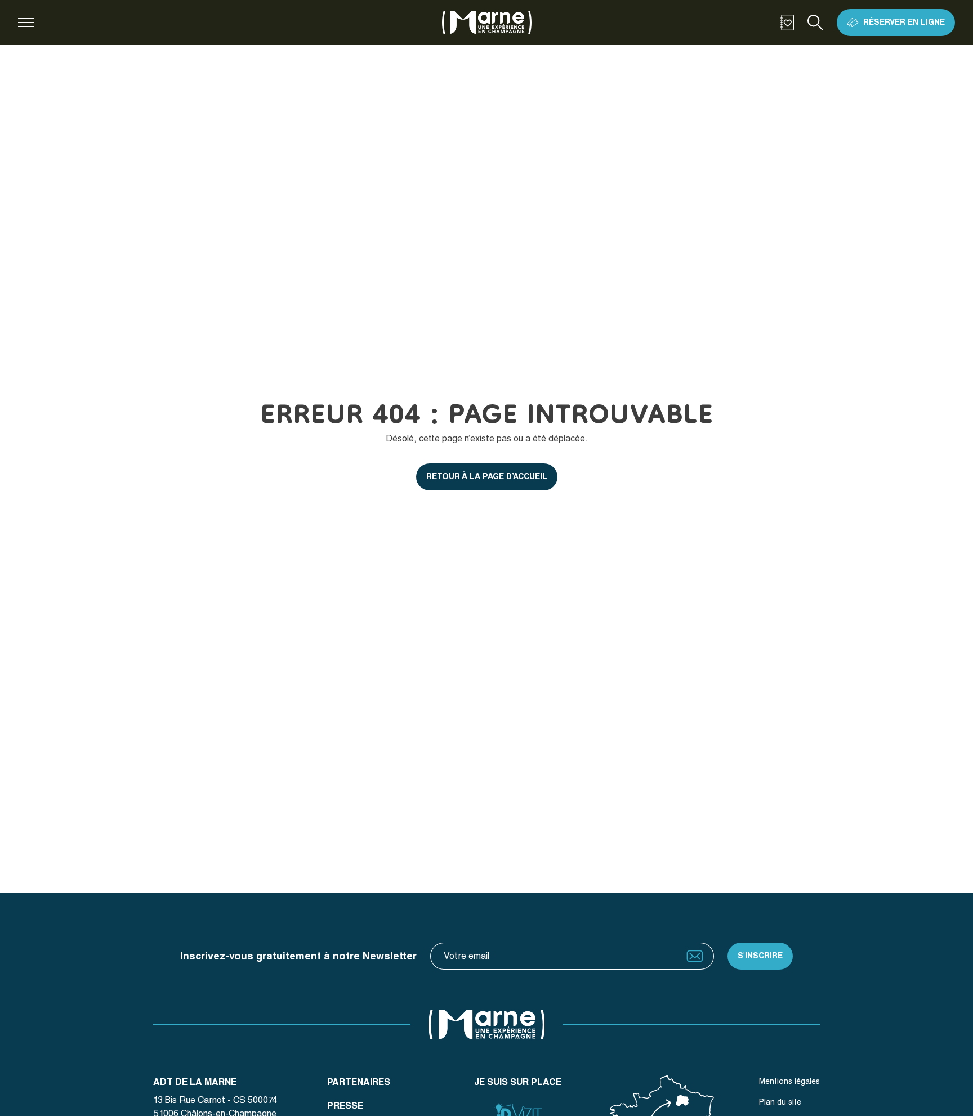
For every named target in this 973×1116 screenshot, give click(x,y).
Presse (345, 1105)
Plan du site (780, 1101)
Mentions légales (789, 1081)
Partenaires (358, 1082)
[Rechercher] (815, 22)
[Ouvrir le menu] (26, 22)
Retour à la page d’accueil (486, 476)
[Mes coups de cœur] (787, 22)
